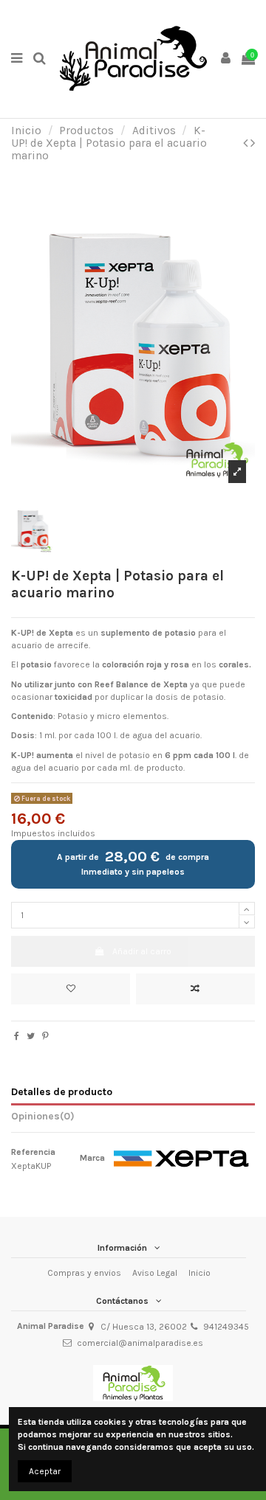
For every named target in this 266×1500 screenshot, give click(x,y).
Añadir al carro (141, 951)
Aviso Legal (154, 1273)
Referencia (33, 1152)
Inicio (199, 1273)
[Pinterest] (45, 1036)
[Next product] (252, 143)
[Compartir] (16, 1036)
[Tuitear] (31, 1036)
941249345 (226, 1327)
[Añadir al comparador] (195, 988)
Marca (92, 1158)
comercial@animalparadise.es (140, 1343)
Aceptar (45, 1471)
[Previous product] (246, 143)
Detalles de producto (61, 1091)
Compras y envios (84, 1273)
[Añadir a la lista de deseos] (70, 988)
